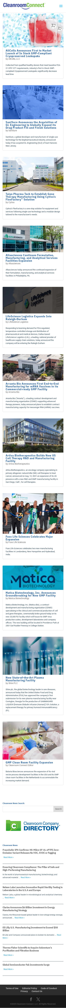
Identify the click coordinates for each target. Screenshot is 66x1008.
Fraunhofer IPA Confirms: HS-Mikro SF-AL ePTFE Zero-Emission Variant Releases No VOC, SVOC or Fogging (31, 851)
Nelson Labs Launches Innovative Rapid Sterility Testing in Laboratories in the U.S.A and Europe (33, 889)
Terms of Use (12, 988)
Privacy (24, 991)
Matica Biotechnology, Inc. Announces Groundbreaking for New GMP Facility (31, 594)
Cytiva (11, 202)
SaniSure (12, 130)
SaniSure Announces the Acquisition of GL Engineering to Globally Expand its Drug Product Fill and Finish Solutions (31, 124)
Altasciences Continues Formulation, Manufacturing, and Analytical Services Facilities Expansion (32, 257)
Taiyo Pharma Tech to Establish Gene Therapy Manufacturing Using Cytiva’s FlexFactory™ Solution (31, 196)
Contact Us (37, 991)
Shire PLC (13, 683)
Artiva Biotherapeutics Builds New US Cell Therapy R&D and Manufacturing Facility (31, 458)
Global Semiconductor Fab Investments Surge (26, 964)
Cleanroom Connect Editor (20, 765)
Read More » (9, 857)
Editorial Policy (29, 988)
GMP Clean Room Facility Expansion (29, 762)
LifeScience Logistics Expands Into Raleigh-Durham (29, 318)
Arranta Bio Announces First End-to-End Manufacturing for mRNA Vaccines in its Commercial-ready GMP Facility (32, 386)
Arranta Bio (13, 392)
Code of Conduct (49, 988)
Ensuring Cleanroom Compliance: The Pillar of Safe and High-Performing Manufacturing (31, 868)
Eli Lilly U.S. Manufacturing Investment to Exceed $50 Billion (30, 929)
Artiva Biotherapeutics (19, 464)
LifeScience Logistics (18, 322)
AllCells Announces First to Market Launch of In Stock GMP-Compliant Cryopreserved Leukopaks (29, 53)
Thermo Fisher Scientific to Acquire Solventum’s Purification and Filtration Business (27, 949)
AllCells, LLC (14, 59)
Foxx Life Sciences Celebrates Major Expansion (29, 538)
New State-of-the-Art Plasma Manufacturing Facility (25, 679)
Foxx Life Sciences (17, 542)
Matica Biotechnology (18, 598)
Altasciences (14, 263)
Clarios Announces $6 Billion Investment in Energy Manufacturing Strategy (29, 909)
